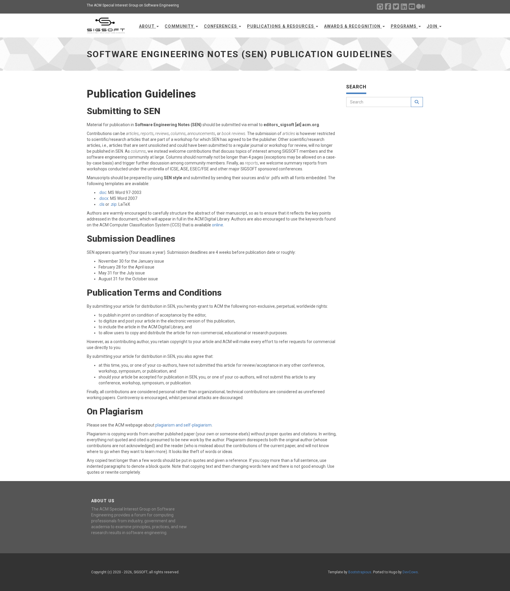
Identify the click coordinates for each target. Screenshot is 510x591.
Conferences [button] (221, 26)
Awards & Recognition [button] (353, 26)
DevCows (410, 572)
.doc (102, 192)
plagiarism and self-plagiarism (183, 425)
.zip (113, 204)
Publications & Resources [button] (281, 26)
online (217, 225)
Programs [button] (404, 26)
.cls (101, 204)
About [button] (147, 26)
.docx (103, 198)
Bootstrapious (359, 572)
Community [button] (180, 26)
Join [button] (433, 26)
